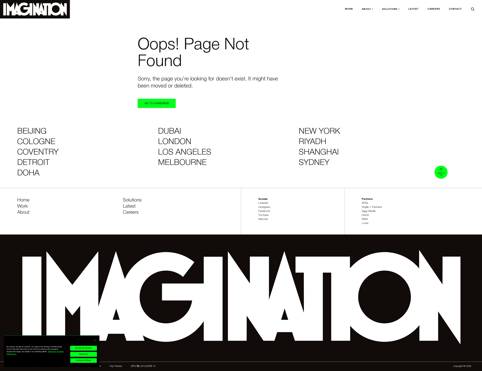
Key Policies (116, 366)
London (174, 142)
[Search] (473, 9)
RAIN (365, 219)
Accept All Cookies (83, 348)
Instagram (264, 207)
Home (23, 200)
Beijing (32, 131)
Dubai (169, 131)
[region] (51, 351)
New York (319, 131)
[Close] (95, 340)
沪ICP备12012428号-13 (143, 366)
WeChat (263, 219)
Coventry (37, 152)
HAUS (365, 215)
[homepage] (35, 9)
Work (22, 206)
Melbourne (182, 163)
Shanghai (319, 152)
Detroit (33, 163)
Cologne (36, 142)
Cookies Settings (83, 360)
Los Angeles (184, 152)
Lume (365, 223)
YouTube (263, 215)
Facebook (264, 211)
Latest (129, 206)
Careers (131, 212)
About (23, 212)
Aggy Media (368, 211)
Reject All (83, 354)
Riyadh (312, 142)
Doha (28, 173)
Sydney (314, 163)
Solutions (132, 200)
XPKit (365, 203)
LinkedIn (263, 203)
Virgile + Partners (372, 207)
